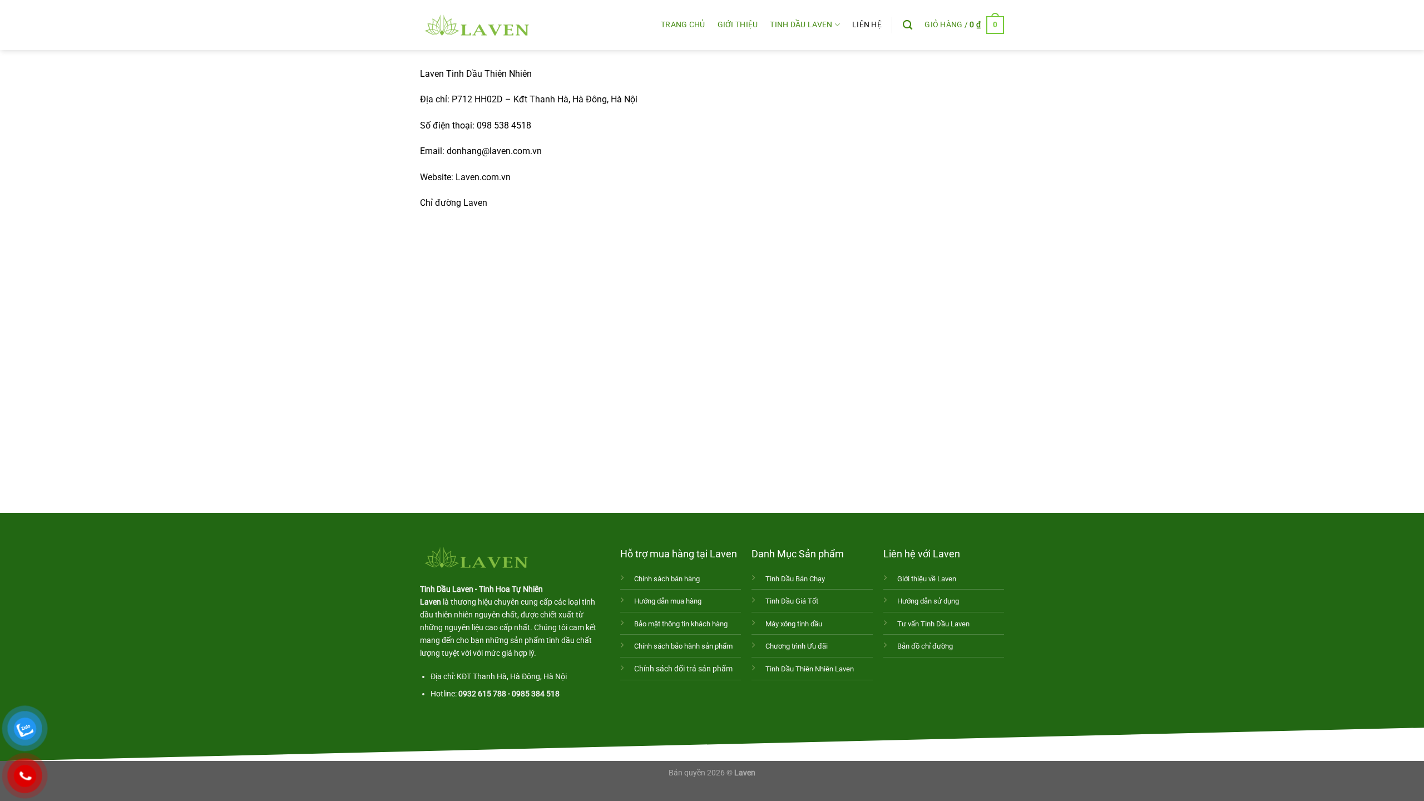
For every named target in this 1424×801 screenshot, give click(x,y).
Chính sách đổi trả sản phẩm (683, 669)
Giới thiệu (738, 24)
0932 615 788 (482, 694)
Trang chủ (683, 24)
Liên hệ (867, 24)
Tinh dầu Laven (801, 24)
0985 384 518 (536, 694)
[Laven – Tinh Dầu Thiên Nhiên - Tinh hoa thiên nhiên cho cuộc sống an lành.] (475, 25)
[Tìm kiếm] (907, 25)
